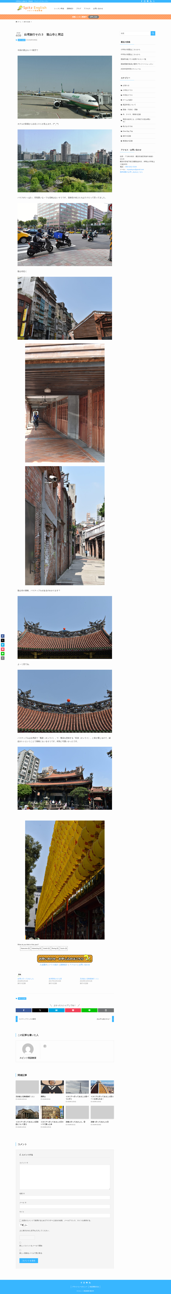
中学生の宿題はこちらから (130, 54)
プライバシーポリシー (79, 1287)
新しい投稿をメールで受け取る (30, 1253)
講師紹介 (64, 965)
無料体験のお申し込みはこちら (131, 172)
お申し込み (93, 17)
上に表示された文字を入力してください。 (34, 1230)
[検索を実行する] (153, 33)
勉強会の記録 (128, 141)
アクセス (73, 965)
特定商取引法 (94, 1287)
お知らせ (126, 85)
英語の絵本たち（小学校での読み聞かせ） (137, 120)
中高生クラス (128, 95)
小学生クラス (128, 90)
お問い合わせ (84, 965)
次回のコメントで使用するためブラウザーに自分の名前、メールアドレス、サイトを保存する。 (57, 1220)
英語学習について (129, 105)
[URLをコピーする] (106, 1010)
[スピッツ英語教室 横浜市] (32, 8)
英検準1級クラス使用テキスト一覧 (133, 59)
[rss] (150, 1)
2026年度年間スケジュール (131, 69)
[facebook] (141, 1)
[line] (147, 1)
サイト (21, 1212)
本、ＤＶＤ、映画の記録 (132, 114)
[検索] (153, 1)
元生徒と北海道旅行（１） (89, 979)
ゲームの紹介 (128, 100)
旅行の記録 (21, 40)
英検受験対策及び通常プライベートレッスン (137, 64)
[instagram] (144, 1)
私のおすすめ (128, 126)
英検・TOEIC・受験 (130, 109)
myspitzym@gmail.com (135, 169)
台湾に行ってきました (26, 979)
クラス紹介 (53, 965)
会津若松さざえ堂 (55, 979)
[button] (24, 1010)
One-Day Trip (128, 131)
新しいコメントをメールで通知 (30, 1246)
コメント (23, 1163)
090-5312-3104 (131, 167)
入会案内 (43, 965)
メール (22, 1202)
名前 (22, 1193)
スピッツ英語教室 (28, 1058)
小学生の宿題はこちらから (130, 49)
